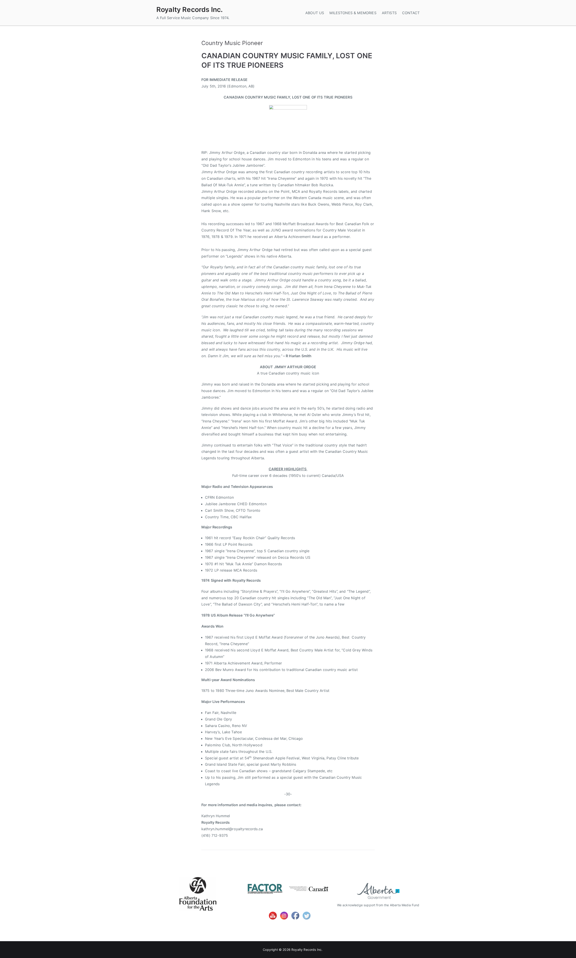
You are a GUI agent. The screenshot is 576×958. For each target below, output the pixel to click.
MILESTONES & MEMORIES (352, 13)
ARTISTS (389, 13)
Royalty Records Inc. (189, 9)
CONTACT (411, 13)
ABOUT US (314, 13)
